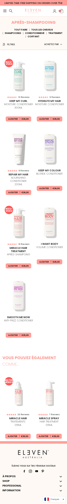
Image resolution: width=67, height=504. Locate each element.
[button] (4, 11)
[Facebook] (24, 471)
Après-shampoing (18, 251)
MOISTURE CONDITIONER (18, 104)
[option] (18, 408)
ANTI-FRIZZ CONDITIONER (18, 319)
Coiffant (33, 36)
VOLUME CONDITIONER (49, 245)
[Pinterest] (43, 471)
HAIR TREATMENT (49, 422)
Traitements (18, 422)
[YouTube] (37, 471)
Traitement (55, 33)
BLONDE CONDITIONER (49, 172)
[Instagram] (30, 471)
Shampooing (13, 33)
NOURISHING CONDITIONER (18, 179)
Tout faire (20, 29)
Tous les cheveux (42, 29)
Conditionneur (34, 33)
